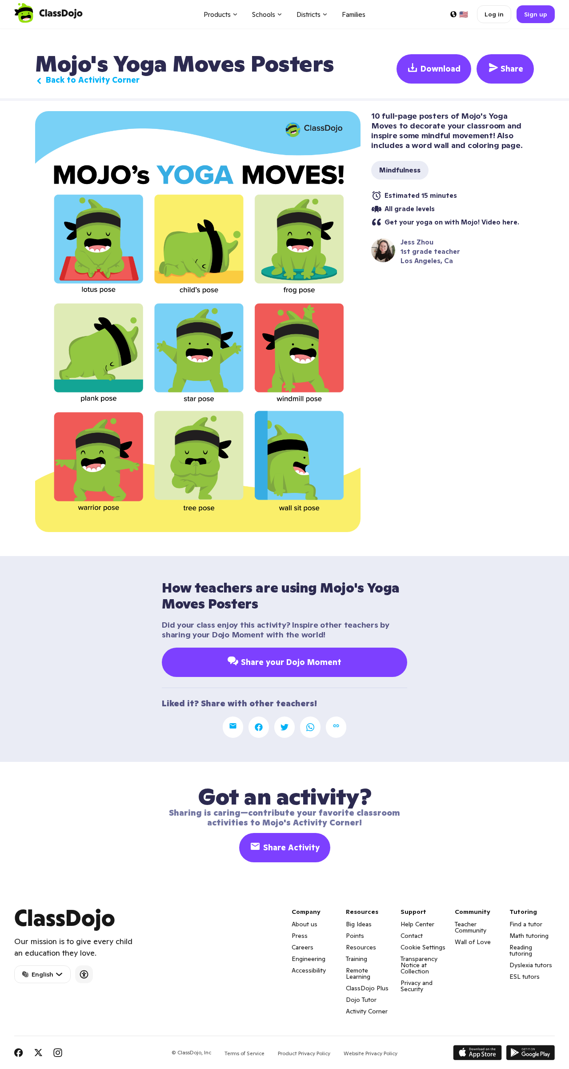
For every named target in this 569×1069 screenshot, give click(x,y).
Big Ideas (359, 924)
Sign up (535, 14)
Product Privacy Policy (304, 1053)
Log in (494, 14)
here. (510, 222)
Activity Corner (367, 1011)
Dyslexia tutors (530, 965)
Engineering (308, 959)
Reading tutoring (520, 950)
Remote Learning (358, 973)
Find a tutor (525, 924)
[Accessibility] (84, 974)
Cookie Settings (423, 947)
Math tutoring (529, 936)
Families (353, 14)
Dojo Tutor (361, 1000)
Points (355, 936)
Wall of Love (473, 942)
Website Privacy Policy (370, 1053)
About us (304, 924)
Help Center (417, 924)
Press (300, 936)
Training (356, 959)
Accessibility (309, 970)
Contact (412, 936)
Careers (302, 947)
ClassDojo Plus (367, 988)
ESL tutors (524, 977)
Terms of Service (244, 1053)
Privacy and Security (417, 986)
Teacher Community (470, 927)
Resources (361, 947)
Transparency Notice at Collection (419, 965)
